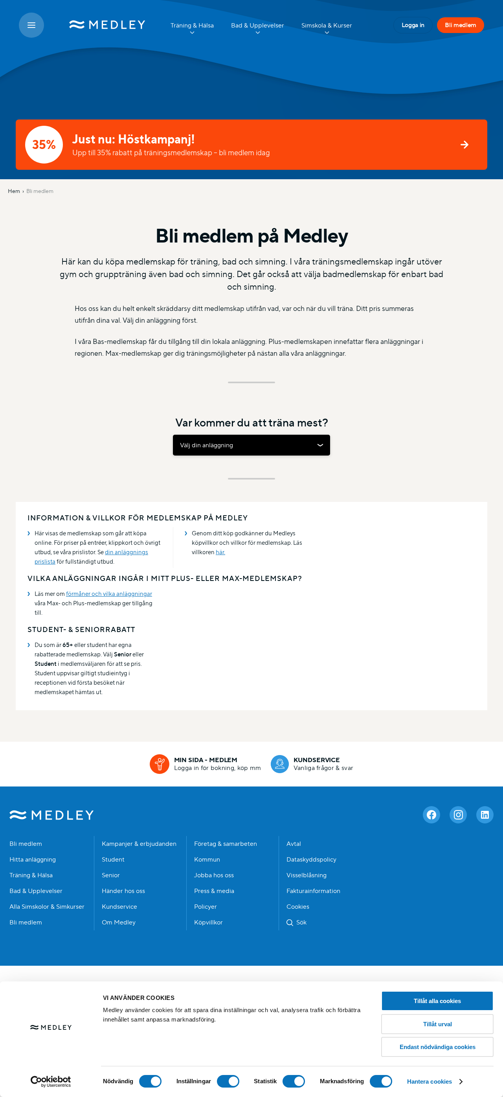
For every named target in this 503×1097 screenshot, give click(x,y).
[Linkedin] (485, 814)
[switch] (228, 1081)
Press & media (214, 891)
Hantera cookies (429, 1081)
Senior (111, 875)
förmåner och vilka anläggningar (109, 593)
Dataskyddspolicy (311, 859)
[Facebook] (431, 814)
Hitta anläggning (32, 859)
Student (113, 859)
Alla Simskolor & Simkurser (46, 906)
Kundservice (119, 906)
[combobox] (251, 445)
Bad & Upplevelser (35, 891)
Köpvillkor (208, 922)
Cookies (297, 906)
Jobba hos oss (214, 875)
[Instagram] (458, 814)
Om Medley (119, 922)
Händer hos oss (123, 891)
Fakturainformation (313, 891)
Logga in (413, 24)
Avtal (293, 844)
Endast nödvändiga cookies (437, 1047)
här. (220, 552)
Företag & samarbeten (225, 844)
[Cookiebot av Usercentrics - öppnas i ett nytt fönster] (51, 1082)
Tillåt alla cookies (437, 1001)
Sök (301, 922)
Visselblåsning (306, 875)
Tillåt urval (437, 1024)
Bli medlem (460, 24)
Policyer (205, 906)
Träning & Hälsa (31, 875)
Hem (14, 191)
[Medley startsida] (99, 25)
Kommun (207, 859)
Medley (51, 814)
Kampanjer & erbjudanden (139, 844)
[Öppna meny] (31, 25)
